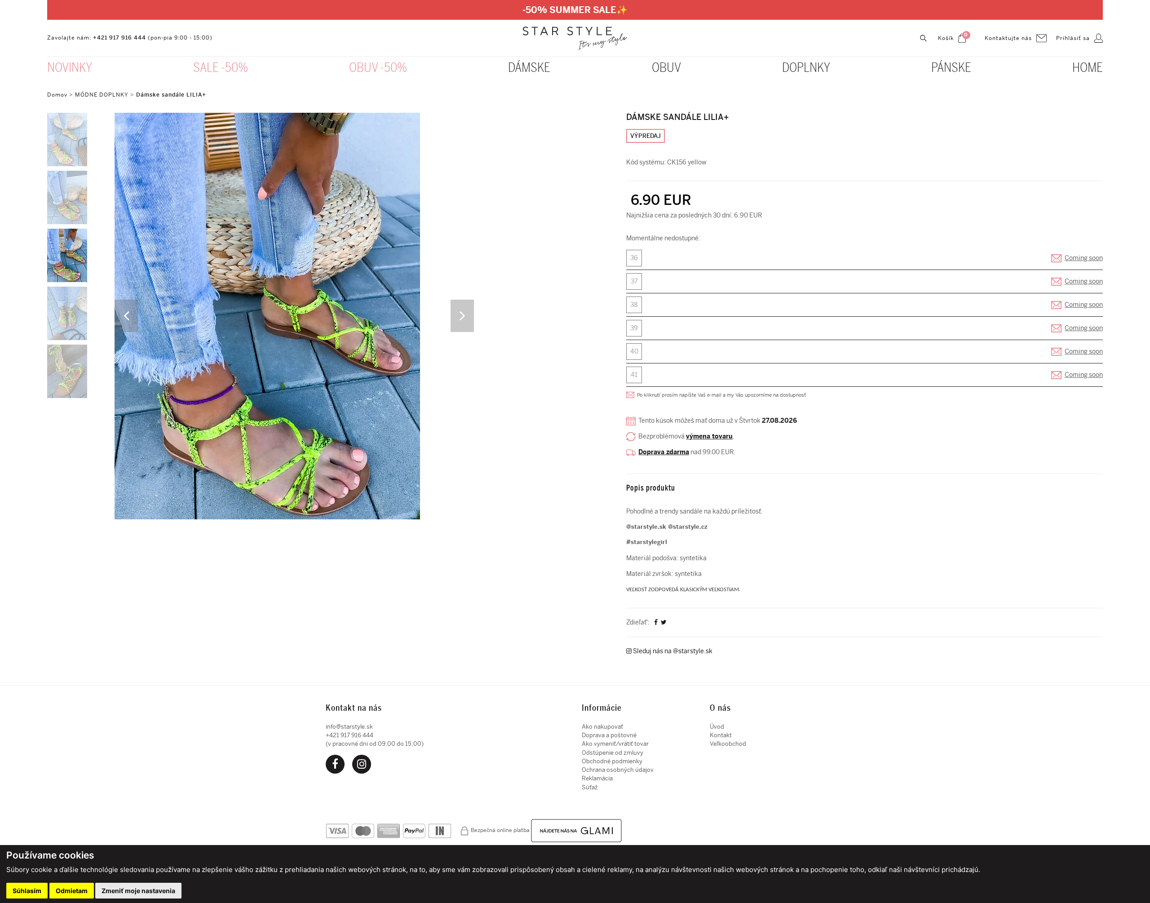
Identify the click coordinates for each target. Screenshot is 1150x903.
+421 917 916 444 (119, 38)
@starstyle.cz (688, 526)
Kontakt (721, 735)
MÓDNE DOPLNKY (101, 95)
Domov (57, 95)
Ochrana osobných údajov (618, 769)
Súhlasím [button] (27, 890)
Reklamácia (597, 778)
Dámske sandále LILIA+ (171, 95)
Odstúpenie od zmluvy (612, 752)
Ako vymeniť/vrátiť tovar (615, 743)
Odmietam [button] (72, 890)
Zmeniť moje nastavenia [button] (138, 890)
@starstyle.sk (646, 526)
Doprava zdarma (663, 452)
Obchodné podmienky (612, 761)
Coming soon (1084, 258)
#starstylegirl (646, 542)
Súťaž (590, 787)
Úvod (717, 726)
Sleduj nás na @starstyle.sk (672, 651)
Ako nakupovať (602, 726)
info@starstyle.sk (349, 726)
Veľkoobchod (728, 743)
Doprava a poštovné (609, 735)
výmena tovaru (709, 436)
